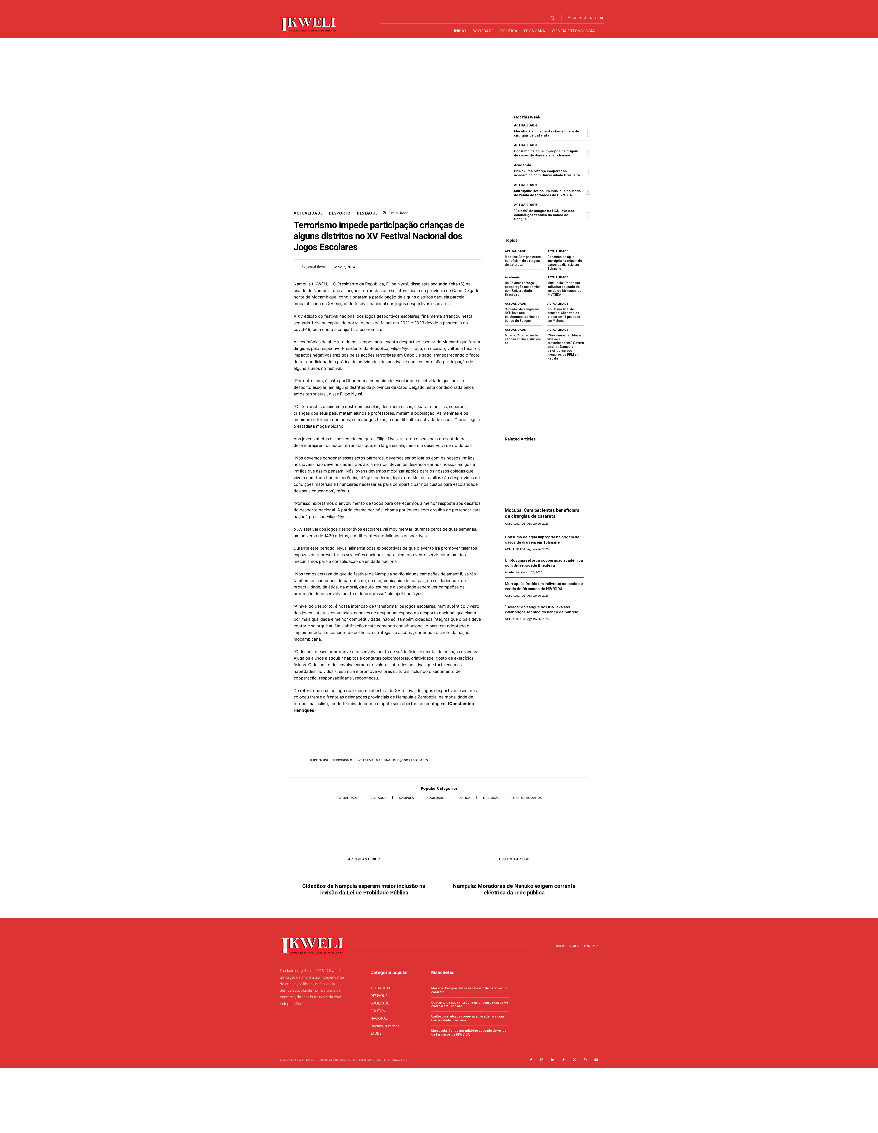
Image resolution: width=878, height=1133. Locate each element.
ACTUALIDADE (308, 213)
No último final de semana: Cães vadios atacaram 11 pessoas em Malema (563, 314)
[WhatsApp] (596, 18)
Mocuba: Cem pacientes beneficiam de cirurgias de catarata (546, 133)
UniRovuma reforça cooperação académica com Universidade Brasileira (547, 173)
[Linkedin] (580, 18)
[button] (552, 17)
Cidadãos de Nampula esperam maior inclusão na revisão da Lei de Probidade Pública (363, 971)
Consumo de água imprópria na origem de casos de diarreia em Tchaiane (546, 153)
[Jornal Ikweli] (298, 267)
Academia (522, 165)
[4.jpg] (387, 750)
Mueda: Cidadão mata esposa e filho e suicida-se (523, 339)
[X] (591, 18)
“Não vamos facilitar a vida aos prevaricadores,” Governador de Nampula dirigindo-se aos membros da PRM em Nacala (565, 346)
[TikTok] (585, 18)
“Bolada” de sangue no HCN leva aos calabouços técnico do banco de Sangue (544, 215)
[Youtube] (602, 18)
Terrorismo (342, 760)
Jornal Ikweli (317, 267)
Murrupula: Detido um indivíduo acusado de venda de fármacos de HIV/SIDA (547, 193)
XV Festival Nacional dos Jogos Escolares (392, 760)
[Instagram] (574, 18)
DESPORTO (340, 213)
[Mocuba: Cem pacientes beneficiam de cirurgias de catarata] (544, 475)
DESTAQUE (367, 213)
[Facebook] (569, 18)
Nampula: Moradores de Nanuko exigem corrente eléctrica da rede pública (514, 961)
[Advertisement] (439, 72)
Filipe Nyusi (318, 760)
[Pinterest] (466, 266)
